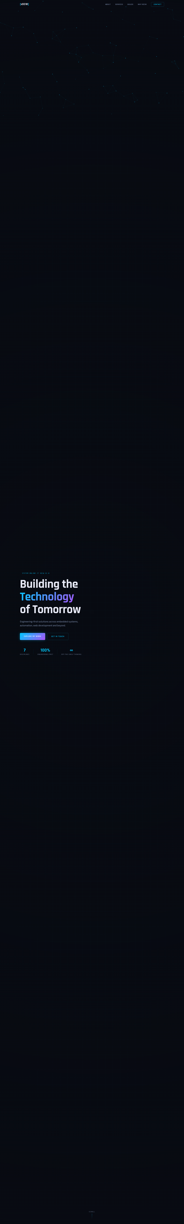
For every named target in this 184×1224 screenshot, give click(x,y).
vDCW (24, 4)
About (108, 4)
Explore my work (32, 636)
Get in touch (57, 636)
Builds (130, 4)
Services (119, 4)
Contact (157, 4)
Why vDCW (142, 4)
